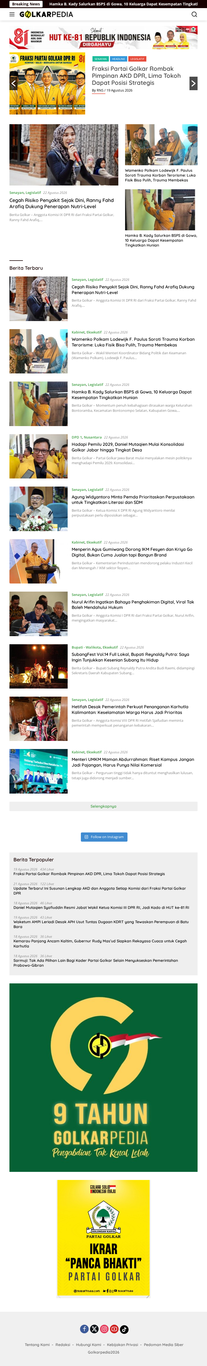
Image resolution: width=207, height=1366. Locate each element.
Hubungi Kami (88, 1344)
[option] (103, 83)
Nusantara (93, 437)
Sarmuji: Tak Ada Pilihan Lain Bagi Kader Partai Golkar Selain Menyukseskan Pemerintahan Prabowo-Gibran (95, 963)
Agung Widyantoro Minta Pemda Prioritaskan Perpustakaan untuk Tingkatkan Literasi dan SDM (133, 499)
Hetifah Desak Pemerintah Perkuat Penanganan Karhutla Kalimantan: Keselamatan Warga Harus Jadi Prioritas (130, 709)
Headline (118, 59)
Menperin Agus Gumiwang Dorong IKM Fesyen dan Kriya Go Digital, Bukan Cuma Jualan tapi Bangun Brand (132, 552)
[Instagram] (104, 1329)
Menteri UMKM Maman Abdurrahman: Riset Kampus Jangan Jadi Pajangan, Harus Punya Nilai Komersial (133, 762)
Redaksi (63, 1344)
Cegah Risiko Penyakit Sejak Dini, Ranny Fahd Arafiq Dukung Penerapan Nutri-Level (61, 203)
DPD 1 (77, 437)
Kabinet (78, 332)
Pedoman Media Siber (164, 1344)
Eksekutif (94, 332)
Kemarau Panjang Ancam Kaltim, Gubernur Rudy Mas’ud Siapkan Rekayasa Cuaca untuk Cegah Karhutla (100, 943)
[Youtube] (114, 1329)
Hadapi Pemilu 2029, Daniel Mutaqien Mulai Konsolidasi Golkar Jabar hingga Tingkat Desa (128, 447)
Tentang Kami (37, 1344)
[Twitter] (94, 1329)
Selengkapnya (103, 806)
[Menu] (13, 14)
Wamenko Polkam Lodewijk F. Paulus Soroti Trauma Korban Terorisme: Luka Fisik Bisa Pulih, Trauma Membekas (160, 175)
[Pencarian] (194, 14)
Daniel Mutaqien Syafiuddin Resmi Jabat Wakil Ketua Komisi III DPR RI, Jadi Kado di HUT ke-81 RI (101, 907)
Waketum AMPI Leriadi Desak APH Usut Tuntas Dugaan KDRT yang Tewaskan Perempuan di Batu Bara (101, 924)
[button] (13, 83)
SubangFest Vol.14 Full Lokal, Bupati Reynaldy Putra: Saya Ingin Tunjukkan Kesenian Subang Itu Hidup (130, 657)
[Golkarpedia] (45, 14)
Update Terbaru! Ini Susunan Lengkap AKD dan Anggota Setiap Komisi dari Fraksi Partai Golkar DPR (99, 891)
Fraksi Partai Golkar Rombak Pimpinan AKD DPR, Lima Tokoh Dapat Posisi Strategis (136, 75)
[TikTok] (124, 1329)
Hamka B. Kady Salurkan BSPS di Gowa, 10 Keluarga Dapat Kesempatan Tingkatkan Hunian (97, 4)
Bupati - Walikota (86, 647)
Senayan (101, 59)
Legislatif (137, 59)
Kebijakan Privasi (122, 1344)
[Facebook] (84, 1329)
